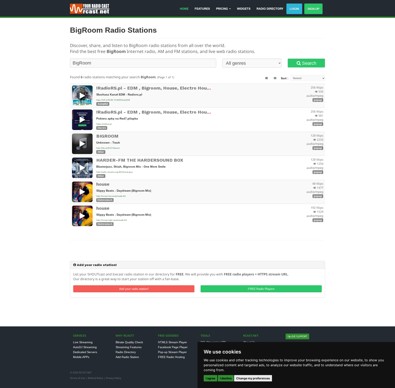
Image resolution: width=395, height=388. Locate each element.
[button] (82, 95)
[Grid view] (275, 78)
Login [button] (294, 8)
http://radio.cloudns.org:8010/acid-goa (114, 172)
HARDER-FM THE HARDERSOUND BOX (139, 160)
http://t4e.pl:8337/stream (108, 148)
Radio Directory (126, 352)
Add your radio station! (134, 288)
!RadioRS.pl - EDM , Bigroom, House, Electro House (154, 88)
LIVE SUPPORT (298, 336)
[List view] (266, 78)
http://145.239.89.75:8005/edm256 (113, 100)
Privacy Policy (113, 378)
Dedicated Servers (85, 352)
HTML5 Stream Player (172, 342)
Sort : (284, 78)
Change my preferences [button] (253, 378)
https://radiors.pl (104, 124)
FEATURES (202, 8)
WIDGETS (243, 8)
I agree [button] (210, 378)
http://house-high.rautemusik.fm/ (111, 220)
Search (308, 63)
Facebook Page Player (173, 347)
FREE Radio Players (261, 288)
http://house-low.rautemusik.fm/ (111, 196)
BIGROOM (107, 136)
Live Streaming (83, 342)
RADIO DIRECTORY (270, 8)
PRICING (222, 8)
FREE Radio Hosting (171, 357)
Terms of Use (77, 378)
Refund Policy (95, 378)
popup (318, 100)
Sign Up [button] (313, 8)
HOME (184, 8)
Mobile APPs (81, 357)
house (102, 184)
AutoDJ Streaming (85, 347)
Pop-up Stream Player (172, 352)
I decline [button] (226, 378)
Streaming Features (129, 347)
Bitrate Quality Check (129, 342)
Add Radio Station (127, 357)
